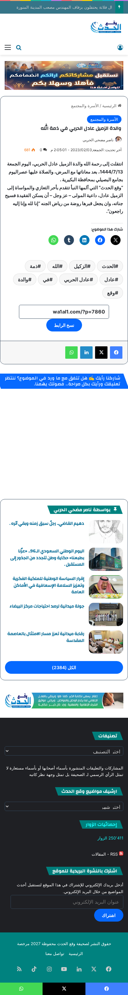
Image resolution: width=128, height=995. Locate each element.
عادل (109, 279)
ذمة (34, 266)
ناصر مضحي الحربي (98, 140)
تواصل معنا (54, 953)
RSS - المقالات (105, 854)
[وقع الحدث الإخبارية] (106, 27)
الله (55, 266)
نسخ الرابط (64, 325)
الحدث (108, 266)
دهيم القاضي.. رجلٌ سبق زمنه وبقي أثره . (46, 523)
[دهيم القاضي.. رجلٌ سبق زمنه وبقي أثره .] (106, 531)
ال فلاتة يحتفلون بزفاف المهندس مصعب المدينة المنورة (64, 7)
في (46, 279)
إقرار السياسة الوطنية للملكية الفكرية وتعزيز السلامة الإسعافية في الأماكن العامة (48, 585)
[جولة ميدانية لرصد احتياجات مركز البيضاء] (106, 614)
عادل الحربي (77, 279)
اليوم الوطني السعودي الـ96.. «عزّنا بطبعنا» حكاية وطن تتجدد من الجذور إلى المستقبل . (47, 557)
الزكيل (80, 266)
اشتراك (109, 915)
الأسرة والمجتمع (85, 105)
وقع (111, 293)
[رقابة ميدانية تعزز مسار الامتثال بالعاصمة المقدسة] (106, 642)
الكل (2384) (64, 667)
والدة (23, 279)
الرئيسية (110, 105)
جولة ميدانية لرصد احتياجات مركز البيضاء (47, 606)
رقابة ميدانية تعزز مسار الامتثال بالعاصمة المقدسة (45, 637)
